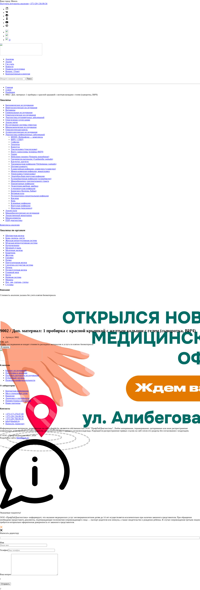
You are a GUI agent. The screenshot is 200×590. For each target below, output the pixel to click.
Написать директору (14, 424)
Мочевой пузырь (13, 248)
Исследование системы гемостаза (21, 125)
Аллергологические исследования (21, 132)
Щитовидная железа (14, 235)
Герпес (14, 154)
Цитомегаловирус (19, 166)
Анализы (9, 59)
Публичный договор (15, 378)
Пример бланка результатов (18, 401)
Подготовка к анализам (16, 373)
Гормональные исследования (18, 112)
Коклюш (15, 198)
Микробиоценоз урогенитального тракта (30, 181)
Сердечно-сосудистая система (19, 265)
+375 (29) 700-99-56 (14, 419)
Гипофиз (9, 257)
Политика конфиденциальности (20, 380)
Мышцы (9, 280)
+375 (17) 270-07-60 (14, 414)
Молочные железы (14, 250)
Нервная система (13, 277)
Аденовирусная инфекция (23, 188)
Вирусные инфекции (20, 205)
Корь (13, 201)
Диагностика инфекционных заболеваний (25, 134)
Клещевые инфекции (21, 203)
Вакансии (10, 396)
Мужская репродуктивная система (21, 243)
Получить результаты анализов (14, 3)
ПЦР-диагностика (13, 220)
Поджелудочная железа (16, 270)
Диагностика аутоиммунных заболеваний (24, 117)
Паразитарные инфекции (22, 183)
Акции (8, 61)
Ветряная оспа (17, 193)
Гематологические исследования (20, 115)
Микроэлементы (13, 218)
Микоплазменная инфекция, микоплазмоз (30, 171)
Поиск (29, 79)
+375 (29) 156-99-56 (38, 3)
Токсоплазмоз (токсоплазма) (24, 149)
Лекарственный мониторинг (18, 215)
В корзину (5, 347)
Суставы (9, 284)
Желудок (9, 255)
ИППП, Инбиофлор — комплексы (27, 137)
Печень (8, 267)
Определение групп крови (17, 120)
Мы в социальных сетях (16, 393)
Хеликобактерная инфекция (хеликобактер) (31, 179)
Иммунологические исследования (21, 107)
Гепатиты (15, 144)
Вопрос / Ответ (12, 71)
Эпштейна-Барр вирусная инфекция (27, 176)
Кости (8, 275)
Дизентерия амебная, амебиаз (24, 186)
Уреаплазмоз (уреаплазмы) (23, 174)
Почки (8, 260)
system (8, 90)
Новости (9, 66)
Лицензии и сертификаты (17, 398)
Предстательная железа (16, 262)
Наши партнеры (12, 403)
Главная (9, 87)
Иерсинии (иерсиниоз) (21, 208)
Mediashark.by (22, 438)
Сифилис (15, 142)
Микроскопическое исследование (21, 127)
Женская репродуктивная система (21, 240)
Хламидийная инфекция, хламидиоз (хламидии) (33, 169)
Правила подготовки (15, 69)
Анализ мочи (11, 122)
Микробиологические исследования (22, 213)
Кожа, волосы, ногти (15, 238)
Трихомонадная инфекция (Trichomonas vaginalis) (33, 164)
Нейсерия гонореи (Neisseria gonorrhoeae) (30, 156)
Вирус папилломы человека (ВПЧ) (27, 152)
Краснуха (15, 147)
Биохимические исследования (19, 105)
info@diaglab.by (12, 421)
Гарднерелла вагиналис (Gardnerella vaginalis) (32, 159)
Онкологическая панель (16, 130)
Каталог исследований (16, 370)
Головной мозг (12, 272)
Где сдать (9, 64)
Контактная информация (16, 391)
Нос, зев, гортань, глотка (16, 282)
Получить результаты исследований (22, 375)
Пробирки (10, 92)
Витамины (10, 110)
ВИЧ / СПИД (17, 139)
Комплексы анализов (10, 225)
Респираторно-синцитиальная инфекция (30, 196)
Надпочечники (12, 245)
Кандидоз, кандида (20, 161)
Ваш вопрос (5, 574)
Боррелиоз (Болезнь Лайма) (23, 191)
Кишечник (10, 253)
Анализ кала (11, 210)
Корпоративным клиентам (17, 74)
